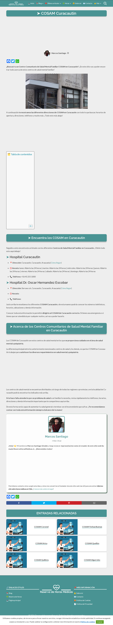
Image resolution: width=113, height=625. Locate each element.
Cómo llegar (56, 263)
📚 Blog (39, 3)
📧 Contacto (87, 3)
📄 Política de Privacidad (83, 604)
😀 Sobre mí (77, 3)
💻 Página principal (13, 600)
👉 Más (96, 3)
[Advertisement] (56, 33)
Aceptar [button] (99, 622)
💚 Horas (66, 3)
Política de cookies (88, 622)
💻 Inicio (31, 3)
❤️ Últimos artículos (52, 3)
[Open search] (105, 3)
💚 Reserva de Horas (14, 597)
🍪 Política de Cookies (82, 600)
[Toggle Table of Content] (29, 226)
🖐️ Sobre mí (78, 593)
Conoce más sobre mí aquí (43, 489)
